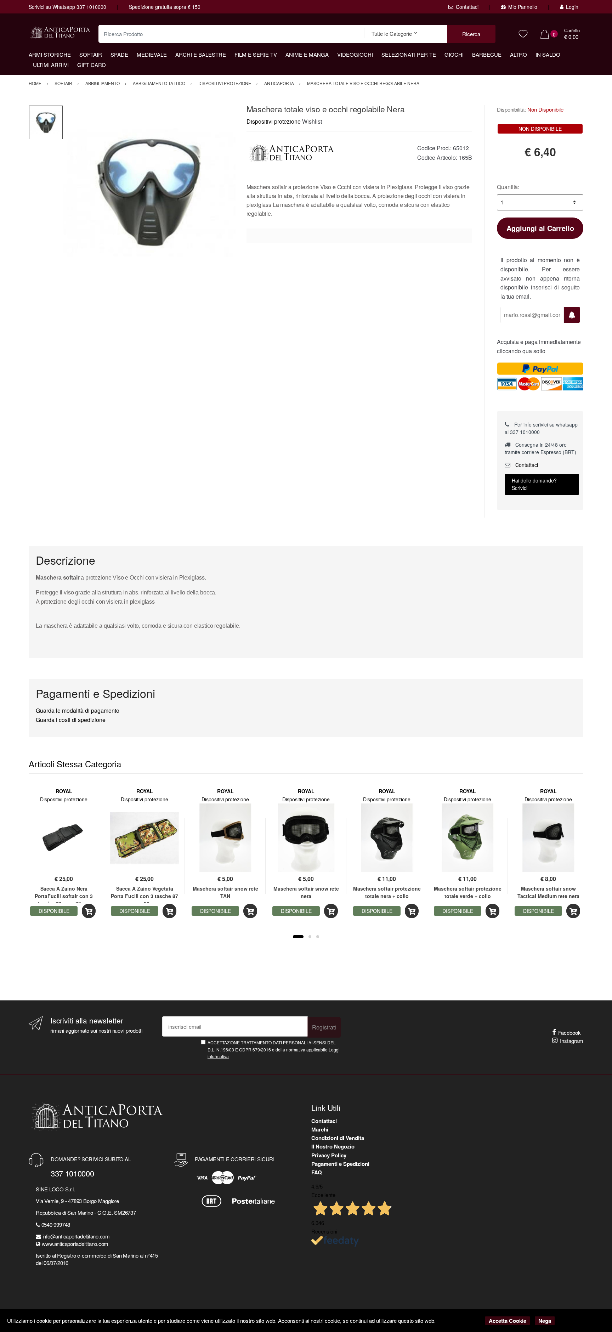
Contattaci (467, 6)
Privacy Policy (328, 1155)
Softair (90, 54)
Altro (518, 54)
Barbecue (487, 54)
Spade (119, 54)
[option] (149, 191)
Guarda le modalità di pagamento (77, 710)
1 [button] (298, 936)
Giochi (454, 54)
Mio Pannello (522, 6)
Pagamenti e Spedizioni (340, 1164)
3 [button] (317, 936)
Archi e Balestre (200, 54)
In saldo (548, 54)
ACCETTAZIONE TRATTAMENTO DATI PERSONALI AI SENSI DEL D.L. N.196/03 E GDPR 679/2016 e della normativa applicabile (274, 1049)
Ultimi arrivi (51, 64)
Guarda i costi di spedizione (71, 720)
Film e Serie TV (255, 54)
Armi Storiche (50, 54)
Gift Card (91, 64)
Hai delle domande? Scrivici (534, 484)
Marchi (319, 1129)
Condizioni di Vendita (337, 1138)
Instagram (571, 1040)
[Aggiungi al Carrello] (89, 911)
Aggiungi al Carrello (540, 228)
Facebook (569, 1032)
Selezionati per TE (408, 54)
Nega (544, 1321)
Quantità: (508, 187)
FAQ (316, 1172)
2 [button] (309, 936)
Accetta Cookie (507, 1321)
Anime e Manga (307, 54)
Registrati (324, 1027)
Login (572, 6)
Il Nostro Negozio (333, 1146)
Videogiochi (355, 54)
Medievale (152, 54)
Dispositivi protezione (273, 121)
